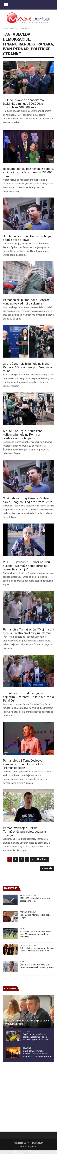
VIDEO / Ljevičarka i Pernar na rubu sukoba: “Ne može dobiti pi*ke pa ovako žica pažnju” (26, 565)
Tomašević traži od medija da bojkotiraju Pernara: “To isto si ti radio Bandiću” (28, 696)
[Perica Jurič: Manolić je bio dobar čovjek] (10, 916)
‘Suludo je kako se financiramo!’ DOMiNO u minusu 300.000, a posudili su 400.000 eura (24, 103)
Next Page (42, 859)
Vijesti (23, 962)
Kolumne (27, 1031)
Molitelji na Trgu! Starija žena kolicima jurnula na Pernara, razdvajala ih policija (22, 434)
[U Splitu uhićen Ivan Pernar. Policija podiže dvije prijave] (28, 214)
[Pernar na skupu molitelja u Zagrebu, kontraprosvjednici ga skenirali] (28, 277)
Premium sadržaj (28, 895)
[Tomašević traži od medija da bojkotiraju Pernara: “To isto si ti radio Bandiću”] (28, 671)
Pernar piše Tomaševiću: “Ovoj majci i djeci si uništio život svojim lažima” (28, 631)
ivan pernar (16, 49)
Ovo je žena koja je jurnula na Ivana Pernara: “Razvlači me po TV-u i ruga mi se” (27, 367)
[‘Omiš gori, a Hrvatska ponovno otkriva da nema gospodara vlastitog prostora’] (13, 1052)
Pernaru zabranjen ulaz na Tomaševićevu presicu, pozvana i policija (25, 831)
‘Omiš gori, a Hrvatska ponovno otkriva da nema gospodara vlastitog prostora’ (37, 1053)
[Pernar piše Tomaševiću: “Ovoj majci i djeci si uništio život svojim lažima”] (28, 607)
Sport (23, 928)
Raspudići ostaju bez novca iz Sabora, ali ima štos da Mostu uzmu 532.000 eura (28, 172)
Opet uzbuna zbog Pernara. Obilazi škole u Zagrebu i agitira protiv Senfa (27, 500)
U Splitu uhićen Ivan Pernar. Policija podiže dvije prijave (27, 238)
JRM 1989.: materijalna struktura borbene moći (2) (35, 899)
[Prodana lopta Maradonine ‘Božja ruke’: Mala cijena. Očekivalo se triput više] (10, 933)
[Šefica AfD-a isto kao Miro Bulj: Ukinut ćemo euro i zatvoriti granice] (10, 966)
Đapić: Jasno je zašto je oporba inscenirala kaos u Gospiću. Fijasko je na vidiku (36, 1037)
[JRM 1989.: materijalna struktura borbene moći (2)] (10, 900)
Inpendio (32, 1146)
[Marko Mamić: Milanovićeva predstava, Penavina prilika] (28, 1011)
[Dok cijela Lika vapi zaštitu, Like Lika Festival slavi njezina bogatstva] (10, 949)
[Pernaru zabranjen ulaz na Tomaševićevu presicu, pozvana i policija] (28, 805)
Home (5, 29)
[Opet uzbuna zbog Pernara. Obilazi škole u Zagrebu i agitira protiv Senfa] (28, 476)
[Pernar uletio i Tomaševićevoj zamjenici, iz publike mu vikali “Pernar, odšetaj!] (28, 738)
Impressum (37, 1143)
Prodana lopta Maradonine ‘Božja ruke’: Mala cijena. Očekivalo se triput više (35, 934)
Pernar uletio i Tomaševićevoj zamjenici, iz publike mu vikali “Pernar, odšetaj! (23, 764)
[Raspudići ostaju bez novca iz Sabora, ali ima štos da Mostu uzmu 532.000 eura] (28, 146)
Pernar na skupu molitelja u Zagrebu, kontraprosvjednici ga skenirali (27, 301)
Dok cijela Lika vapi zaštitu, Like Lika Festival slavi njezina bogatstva (37, 949)
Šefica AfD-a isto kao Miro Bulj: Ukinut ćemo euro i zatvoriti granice (37, 966)
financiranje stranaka (28, 44)
